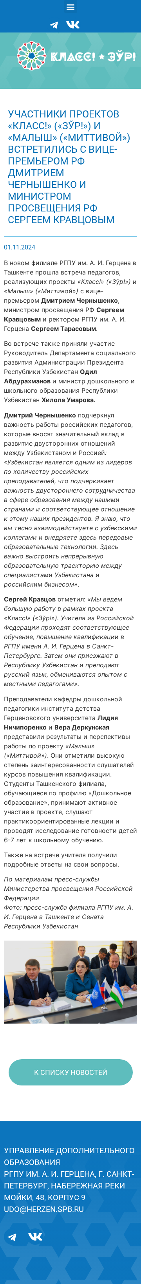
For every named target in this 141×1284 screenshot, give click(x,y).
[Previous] (20, 982)
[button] (70, 6)
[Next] (120, 982)
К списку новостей (70, 1072)
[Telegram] (54, 25)
